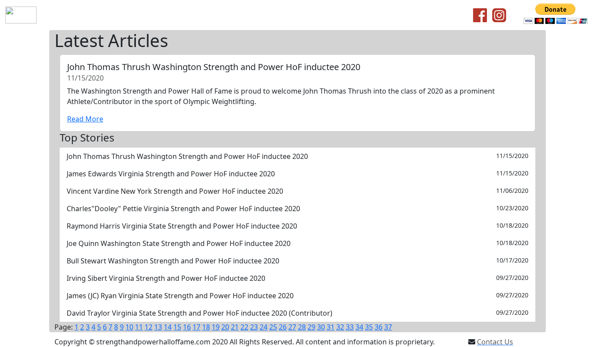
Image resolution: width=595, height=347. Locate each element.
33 (350, 327)
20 (225, 327)
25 (273, 327)
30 (321, 327)
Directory (231, 15)
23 (254, 327)
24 (263, 327)
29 (311, 327)
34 (359, 327)
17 (196, 327)
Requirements (161, 15)
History (86, 15)
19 (216, 327)
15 (177, 327)
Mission (118, 15)
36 (378, 327)
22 (244, 327)
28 (302, 327)
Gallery (295, 15)
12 (148, 327)
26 (283, 327)
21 (235, 327)
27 (292, 327)
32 (340, 327)
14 (168, 327)
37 (388, 327)
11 (139, 327)
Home (57, 15)
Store (200, 15)
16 (187, 327)
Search (265, 15)
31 (331, 327)
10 (129, 327)
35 (369, 327)
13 (158, 327)
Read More (85, 119)
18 (206, 327)
